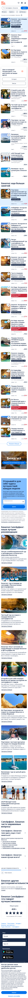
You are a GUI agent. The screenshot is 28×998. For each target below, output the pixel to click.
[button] (14, 25)
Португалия (10, 923)
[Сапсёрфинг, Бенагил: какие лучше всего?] (25, 856)
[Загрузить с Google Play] (8, 952)
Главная (3, 923)
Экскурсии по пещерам (9, 841)
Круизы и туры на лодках (9, 845)
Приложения (6, 949)
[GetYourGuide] (3, 3)
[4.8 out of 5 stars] (14, 913)
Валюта (5, 940)
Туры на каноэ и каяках (9, 843)
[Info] (21, 15)
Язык (4, 933)
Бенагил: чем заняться (7, 925)
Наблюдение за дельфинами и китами (13, 848)
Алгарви (18, 923)
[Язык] (22, 3)
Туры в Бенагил (6, 927)
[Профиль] (25, 3)
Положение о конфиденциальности (10, 522)
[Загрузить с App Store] (8, 957)
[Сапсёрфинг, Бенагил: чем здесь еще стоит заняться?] (25, 833)
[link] (14, 25)
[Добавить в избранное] (8, 19)
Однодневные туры (8, 846)
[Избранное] (18, 3)
